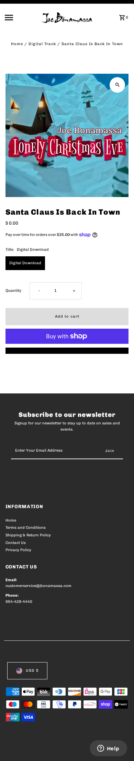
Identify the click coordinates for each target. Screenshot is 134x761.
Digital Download (25, 263)
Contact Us (15, 543)
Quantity (13, 290)
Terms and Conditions (25, 527)
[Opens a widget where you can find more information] (108, 749)
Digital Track (42, 44)
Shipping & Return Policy (28, 535)
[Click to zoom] (117, 85)
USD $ (32, 670)
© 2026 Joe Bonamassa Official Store (42, 748)
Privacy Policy (18, 550)
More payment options (67, 350)
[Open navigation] (21, 17)
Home (17, 44)
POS (86, 748)
